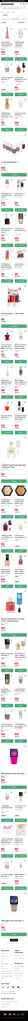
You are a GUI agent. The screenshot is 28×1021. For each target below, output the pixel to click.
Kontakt (17, 970)
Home (3, 12)
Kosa (2, 958)
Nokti (13, 12)
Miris (2, 961)
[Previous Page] (7, 943)
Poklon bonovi (18, 975)
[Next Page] (20, 943)
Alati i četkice (5, 963)
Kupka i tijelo (4, 968)
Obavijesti (4, 1006)
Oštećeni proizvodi (6, 973)
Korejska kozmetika (6, 971)
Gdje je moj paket (19, 958)
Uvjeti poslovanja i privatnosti (9, 1001)
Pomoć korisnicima (20, 955)
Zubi (2, 966)
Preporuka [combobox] (21, 22)
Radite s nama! (19, 973)
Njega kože (4, 956)
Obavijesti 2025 (5, 1004)
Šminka (8, 12)
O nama (17, 978)
